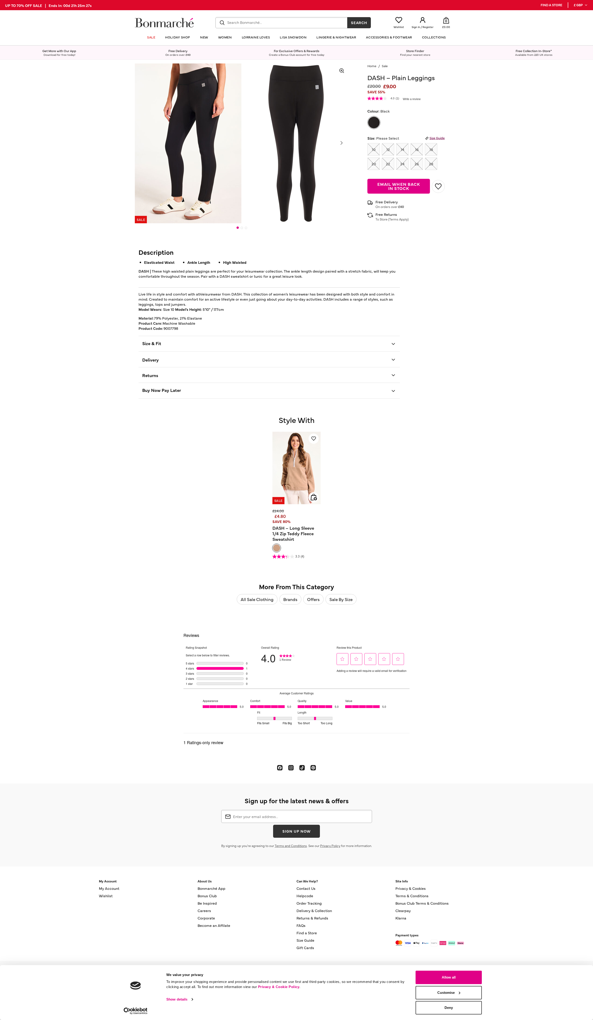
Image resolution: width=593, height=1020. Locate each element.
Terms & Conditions (412, 895)
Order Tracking (309, 903)
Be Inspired (207, 903)
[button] (581, 5)
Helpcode (304, 895)
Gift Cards (305, 947)
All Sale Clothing (257, 599)
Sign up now (296, 831)
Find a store (551, 5)
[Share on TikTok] (302, 768)
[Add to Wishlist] (438, 186)
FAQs (301, 925)
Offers (313, 599)
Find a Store (306, 932)
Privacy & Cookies (410, 888)
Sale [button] (151, 37)
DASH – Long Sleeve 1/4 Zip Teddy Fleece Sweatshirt (293, 533)
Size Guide (437, 137)
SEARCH (359, 22)
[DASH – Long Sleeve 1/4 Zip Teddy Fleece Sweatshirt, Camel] (276, 548)
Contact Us (305, 888)
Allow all (449, 977)
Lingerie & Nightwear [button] (336, 37)
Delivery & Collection (314, 910)
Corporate (206, 917)
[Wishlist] (314, 439)
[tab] (238, 228)
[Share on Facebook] (280, 768)
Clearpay (403, 910)
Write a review (412, 99)
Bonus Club (207, 895)
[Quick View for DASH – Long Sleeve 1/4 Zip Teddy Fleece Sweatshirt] (314, 497)
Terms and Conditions (291, 845)
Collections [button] (434, 37)
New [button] (204, 37)
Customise (446, 993)
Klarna (400, 917)
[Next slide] (341, 142)
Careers (204, 910)
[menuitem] (581, 5)
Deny (449, 1008)
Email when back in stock (398, 186)
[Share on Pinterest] (313, 768)
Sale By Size (341, 599)
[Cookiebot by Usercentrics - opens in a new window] (135, 1010)
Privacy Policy (330, 845)
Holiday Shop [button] (177, 37)
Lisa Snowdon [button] (293, 37)
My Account (109, 888)
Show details (176, 999)
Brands (290, 599)
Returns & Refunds (312, 917)
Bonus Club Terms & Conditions (422, 903)
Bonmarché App (211, 888)
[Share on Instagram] (291, 768)
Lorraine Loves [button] (256, 37)
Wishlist (106, 895)
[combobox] (281, 22)
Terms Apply (398, 219)
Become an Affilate (214, 925)
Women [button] (225, 37)
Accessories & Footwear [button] (389, 37)
